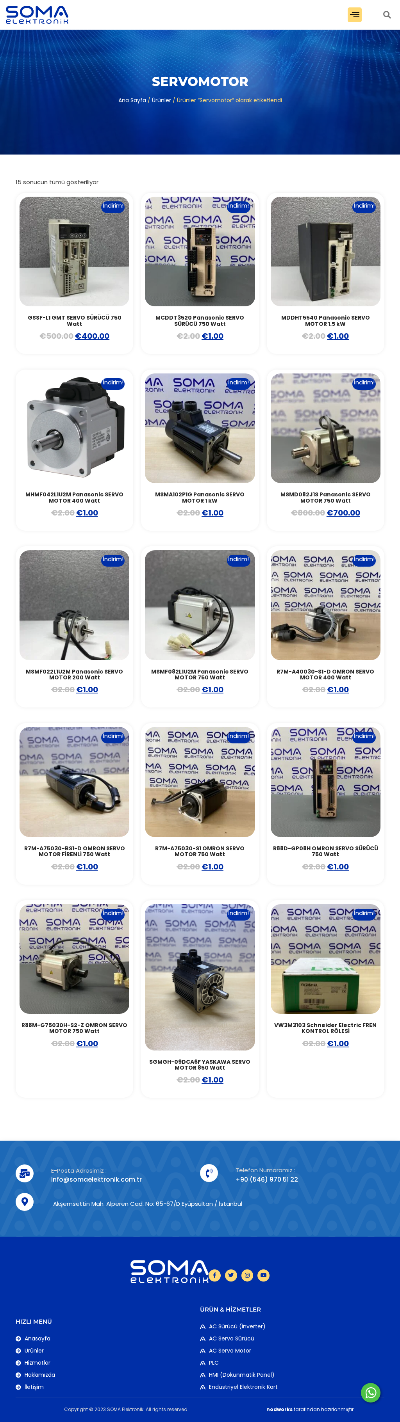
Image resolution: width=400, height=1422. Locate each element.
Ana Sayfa (132, 100)
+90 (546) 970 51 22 (267, 1179)
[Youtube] (263, 1275)
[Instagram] (247, 1275)
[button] (355, 14)
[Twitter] (231, 1275)
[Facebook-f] (215, 1275)
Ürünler (161, 100)
